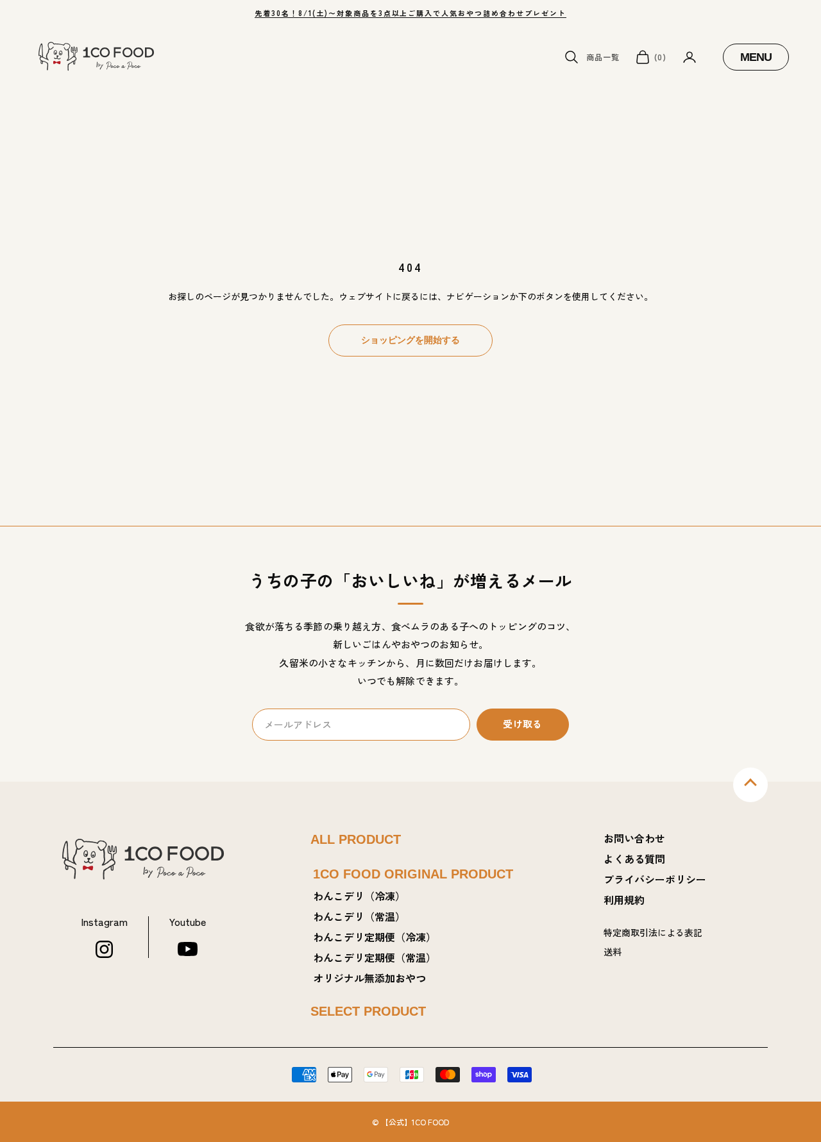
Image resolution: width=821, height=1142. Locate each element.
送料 (613, 951)
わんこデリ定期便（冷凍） (374, 937)
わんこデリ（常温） (359, 916)
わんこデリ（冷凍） (359, 895)
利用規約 (624, 899)
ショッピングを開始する (410, 340)
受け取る (522, 723)
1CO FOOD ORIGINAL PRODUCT (413, 874)
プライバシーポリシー (655, 879)
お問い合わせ (634, 838)
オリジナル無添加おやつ (369, 978)
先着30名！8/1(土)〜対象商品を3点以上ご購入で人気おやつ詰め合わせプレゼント (410, 13)
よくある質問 (634, 858)
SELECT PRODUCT (368, 1011)
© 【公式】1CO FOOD (410, 1121)
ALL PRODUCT (355, 839)
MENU (764, 56)
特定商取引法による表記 (653, 932)
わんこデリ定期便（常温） (374, 957)
